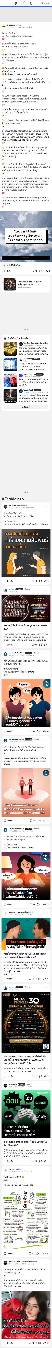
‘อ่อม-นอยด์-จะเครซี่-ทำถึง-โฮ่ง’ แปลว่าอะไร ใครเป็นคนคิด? (25, 1143)
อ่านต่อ (44, 524)
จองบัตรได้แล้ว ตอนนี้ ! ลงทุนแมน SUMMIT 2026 (25, 627)
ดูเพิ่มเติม (42, 640)
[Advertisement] (26, 14)
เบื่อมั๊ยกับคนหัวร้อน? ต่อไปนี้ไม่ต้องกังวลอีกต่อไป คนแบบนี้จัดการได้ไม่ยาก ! (25, 955)
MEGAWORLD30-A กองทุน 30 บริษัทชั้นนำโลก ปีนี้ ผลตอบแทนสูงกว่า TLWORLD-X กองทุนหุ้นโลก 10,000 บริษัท (25, 1060)
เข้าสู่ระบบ (45, 3)
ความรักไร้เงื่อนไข (12, 265)
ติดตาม (18, 25)
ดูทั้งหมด (26, 407)
